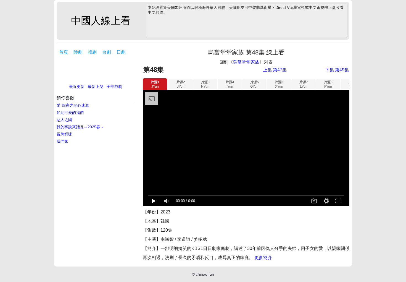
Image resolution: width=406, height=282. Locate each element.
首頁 (63, 52)
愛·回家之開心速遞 (73, 105)
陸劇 (77, 52)
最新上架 (95, 86)
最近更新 (77, 86)
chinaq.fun (205, 274)
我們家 (62, 141)
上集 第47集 (275, 69)
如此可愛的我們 (70, 112)
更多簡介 (263, 257)
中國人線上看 (101, 20)
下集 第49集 (337, 69)
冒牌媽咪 (64, 134)
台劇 (106, 52)
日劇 (121, 52)
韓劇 (92, 52)
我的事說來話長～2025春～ (80, 127)
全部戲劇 (114, 86)
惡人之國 (64, 120)
